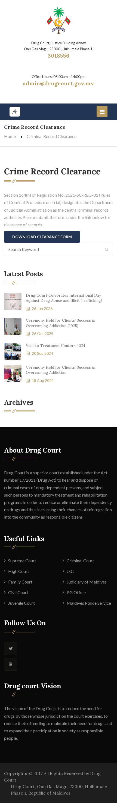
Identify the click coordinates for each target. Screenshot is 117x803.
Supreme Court (22, 560)
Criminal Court (80, 560)
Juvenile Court (21, 603)
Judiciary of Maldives (87, 581)
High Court (18, 571)
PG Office (76, 592)
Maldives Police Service (89, 603)
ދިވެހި (14, 111)
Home (10, 136)
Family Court (20, 581)
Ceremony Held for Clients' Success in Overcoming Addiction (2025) (60, 323)
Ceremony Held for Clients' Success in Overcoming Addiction (60, 370)
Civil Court (18, 592)
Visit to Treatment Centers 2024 (55, 345)
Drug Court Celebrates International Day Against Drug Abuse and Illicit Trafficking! (64, 298)
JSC (70, 571)
